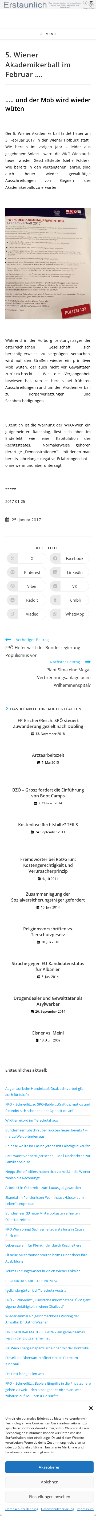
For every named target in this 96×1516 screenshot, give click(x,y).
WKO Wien (71, 153)
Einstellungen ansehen (49, 1496)
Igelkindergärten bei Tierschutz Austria (35, 1290)
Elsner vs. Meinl (48, 1033)
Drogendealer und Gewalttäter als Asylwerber (48, 1001)
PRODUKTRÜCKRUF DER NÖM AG (31, 1280)
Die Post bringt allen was (24, 1373)
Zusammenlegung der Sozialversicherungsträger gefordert (48, 897)
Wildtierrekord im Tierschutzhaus (31, 1120)
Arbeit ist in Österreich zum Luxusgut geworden (43, 1187)
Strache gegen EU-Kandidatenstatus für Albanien (48, 966)
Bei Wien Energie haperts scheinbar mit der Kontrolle (47, 1348)
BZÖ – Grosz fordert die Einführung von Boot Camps (48, 793)
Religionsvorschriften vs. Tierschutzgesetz (48, 932)
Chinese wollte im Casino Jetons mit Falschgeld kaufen (47, 1145)
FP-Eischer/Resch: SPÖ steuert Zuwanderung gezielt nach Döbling (48, 723)
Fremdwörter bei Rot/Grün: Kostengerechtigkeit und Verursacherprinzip (48, 865)
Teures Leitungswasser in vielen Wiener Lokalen (43, 1270)
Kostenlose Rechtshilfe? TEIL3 (48, 825)
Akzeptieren (50, 1467)
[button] (91, 1408)
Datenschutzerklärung (21, 1509)
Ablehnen (49, 1481)
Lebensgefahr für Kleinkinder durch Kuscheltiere (43, 1245)
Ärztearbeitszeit (48, 755)
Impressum (85, 1509)
